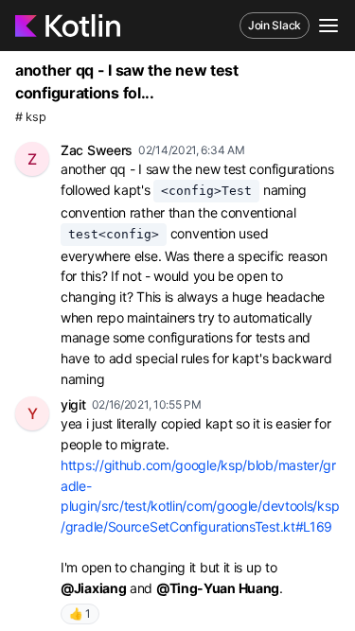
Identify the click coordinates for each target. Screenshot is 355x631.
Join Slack (274, 25)
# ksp (30, 117)
